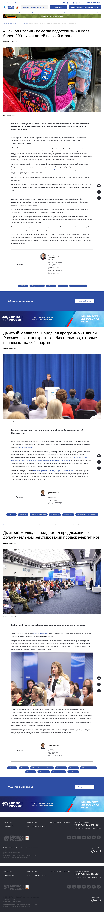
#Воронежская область (88, 767)
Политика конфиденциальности (12, 854)
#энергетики (30, 771)
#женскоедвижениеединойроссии (86, 514)
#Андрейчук (73, 767)
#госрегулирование (58, 771)
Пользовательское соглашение (12, 852)
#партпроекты (68, 514)
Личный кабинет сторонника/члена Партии (85, 7)
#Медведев (23, 514)
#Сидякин (51, 286)
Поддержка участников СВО (52, 16)
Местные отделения (51, 12)
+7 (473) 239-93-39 (86, 824)
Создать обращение (84, 301)
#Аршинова (63, 286)
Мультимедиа (79, 12)
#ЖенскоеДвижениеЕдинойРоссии (42, 767)
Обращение (58, 7)
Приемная (66, 12)
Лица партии (18, 12)
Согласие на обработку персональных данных (16, 857)
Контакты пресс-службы (36, 826)
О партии (5, 12)
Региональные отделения (60, 822)
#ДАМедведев (55, 514)
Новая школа (58, 170)
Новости (24, 23)
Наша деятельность (15, 23)
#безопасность (43, 771)
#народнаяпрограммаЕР (39, 514)
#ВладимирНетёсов (37, 286)
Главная (5, 23)
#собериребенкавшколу (78, 286)
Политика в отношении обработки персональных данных (20, 855)
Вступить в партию (95, 12)
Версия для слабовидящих (93, 2)
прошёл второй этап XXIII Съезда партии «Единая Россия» (53, 471)
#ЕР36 (23, 286)
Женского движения (25, 447)
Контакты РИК (9, 826)
